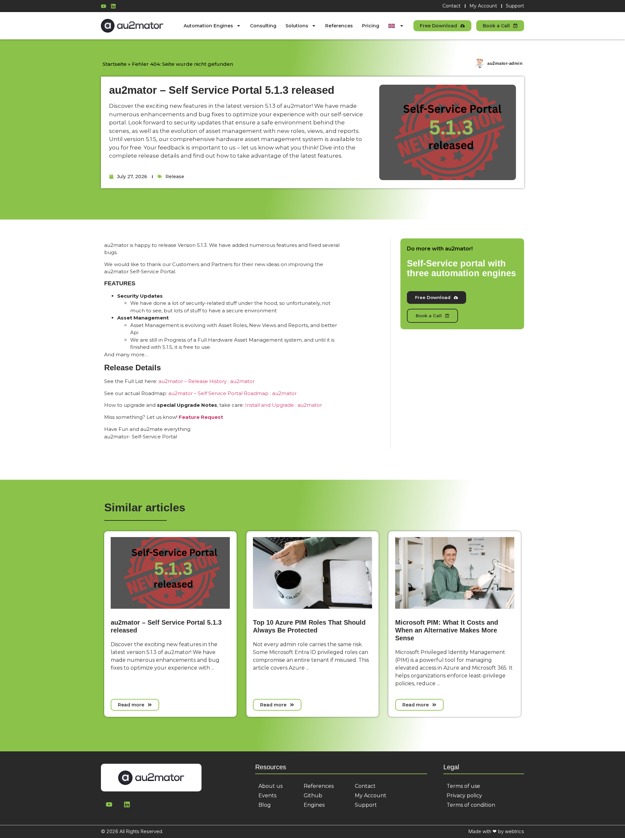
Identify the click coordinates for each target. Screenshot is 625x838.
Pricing (370, 26)
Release (174, 176)
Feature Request (201, 417)
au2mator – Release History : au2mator (207, 381)
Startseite (115, 64)
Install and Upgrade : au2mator (283, 405)
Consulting (263, 26)
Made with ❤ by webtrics (496, 831)
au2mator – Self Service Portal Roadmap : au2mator (232, 393)
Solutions (296, 26)
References (339, 26)
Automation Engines (208, 26)
